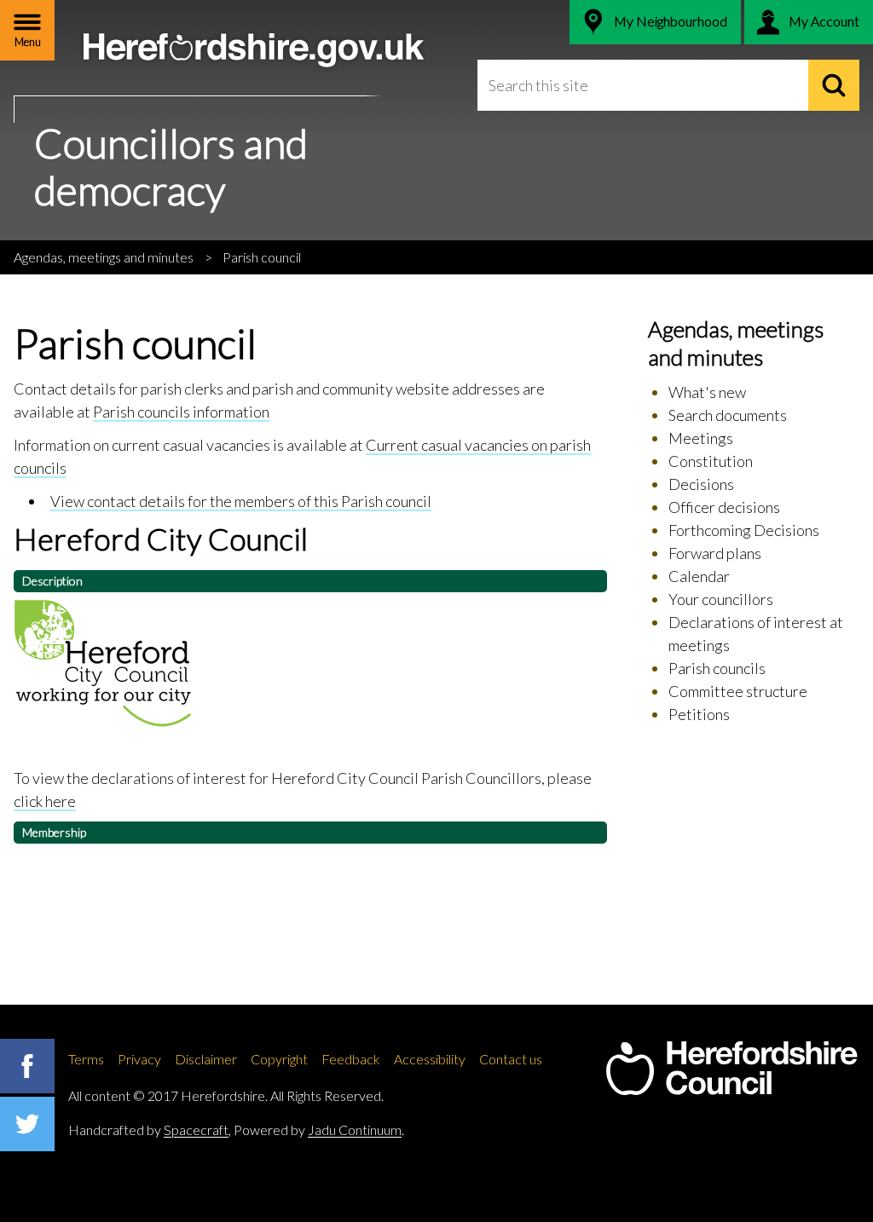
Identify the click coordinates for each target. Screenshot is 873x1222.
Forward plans (714, 553)
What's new (707, 392)
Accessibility (429, 1059)
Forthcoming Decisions (743, 530)
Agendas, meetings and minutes (104, 257)
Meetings (700, 438)
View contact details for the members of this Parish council (240, 501)
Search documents (727, 415)
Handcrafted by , (149, 1129)
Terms (86, 1059)
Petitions (699, 714)
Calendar (699, 576)
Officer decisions (724, 507)
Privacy (139, 1059)
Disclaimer (206, 1059)
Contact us (510, 1059)
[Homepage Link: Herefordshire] (731, 1068)
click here (45, 801)
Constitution (710, 461)
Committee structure (737, 691)
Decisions (701, 484)
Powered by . (319, 1129)
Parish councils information (181, 411)
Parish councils (717, 668)
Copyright (279, 1059)
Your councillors (720, 599)
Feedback (350, 1059)
